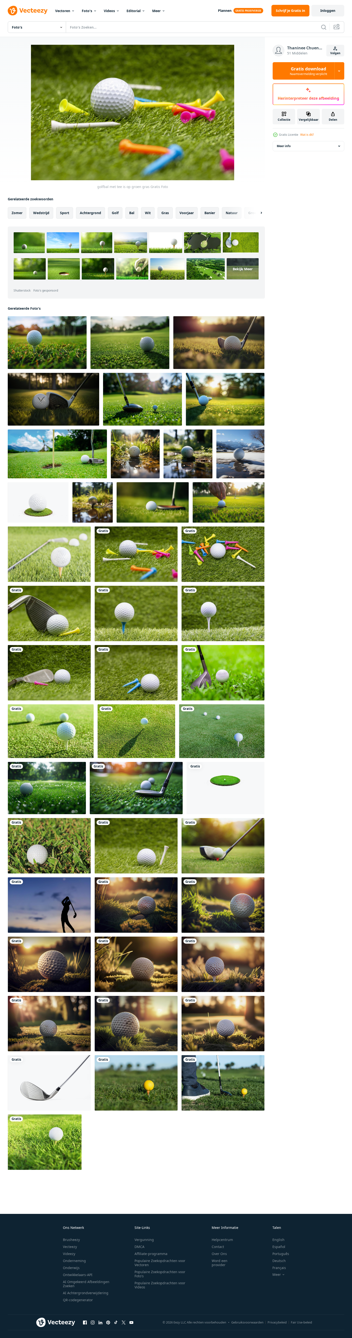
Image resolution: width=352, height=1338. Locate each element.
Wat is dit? (307, 135)
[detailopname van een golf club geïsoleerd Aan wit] (49, 1083)
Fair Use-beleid (301, 1322)
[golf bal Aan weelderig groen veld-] (136, 788)
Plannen (225, 10)
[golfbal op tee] (49, 554)
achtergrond (90, 212)
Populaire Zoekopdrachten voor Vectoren (160, 1262)
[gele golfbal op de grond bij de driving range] (136, 1083)
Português (280, 1253)
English (278, 1239)
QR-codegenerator (78, 1300)
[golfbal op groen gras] (38, 502)
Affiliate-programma (151, 1253)
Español (278, 1246)
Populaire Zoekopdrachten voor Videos (160, 1285)
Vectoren (62, 10)
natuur (232, 212)
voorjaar (187, 212)
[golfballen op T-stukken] (51, 731)
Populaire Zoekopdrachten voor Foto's (160, 1274)
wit (148, 212)
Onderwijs (71, 1267)
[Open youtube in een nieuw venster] (131, 1322)
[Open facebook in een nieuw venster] (85, 1322)
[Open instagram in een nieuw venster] (93, 1322)
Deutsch (279, 1260)
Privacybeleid (277, 1322)
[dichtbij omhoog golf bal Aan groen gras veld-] (57, 453)
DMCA (139, 1246)
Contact (218, 1246)
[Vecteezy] (27, 10)
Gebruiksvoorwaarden (247, 1322)
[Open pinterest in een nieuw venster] (108, 1322)
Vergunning (144, 1239)
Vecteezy (70, 1246)
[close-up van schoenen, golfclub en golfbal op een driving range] (222, 1083)
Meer (156, 10)
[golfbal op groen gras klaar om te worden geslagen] (222, 845)
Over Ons (219, 1253)
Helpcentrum (222, 1239)
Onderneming (74, 1260)
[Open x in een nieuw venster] (124, 1322)
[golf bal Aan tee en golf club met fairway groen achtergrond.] (142, 399)
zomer (17, 212)
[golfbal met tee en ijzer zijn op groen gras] (49, 672)
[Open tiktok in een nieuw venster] (116, 1322)
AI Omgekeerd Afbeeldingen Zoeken (86, 1283)
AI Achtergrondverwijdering (85, 1293)
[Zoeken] (324, 27)
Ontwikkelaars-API (77, 1274)
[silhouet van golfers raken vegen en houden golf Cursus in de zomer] (49, 905)
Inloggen (327, 10)
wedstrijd (41, 212)
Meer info (284, 146)
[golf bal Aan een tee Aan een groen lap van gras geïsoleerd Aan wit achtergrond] (225, 788)
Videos (109, 10)
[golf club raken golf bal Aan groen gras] (222, 672)
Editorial (134, 10)
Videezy (69, 1253)
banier (209, 212)
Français (279, 1267)
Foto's (87, 10)
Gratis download (308, 71)
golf (115, 212)
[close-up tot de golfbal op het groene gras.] (49, 845)
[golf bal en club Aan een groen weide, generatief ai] (153, 502)
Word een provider (219, 1262)
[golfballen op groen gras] (221, 731)
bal (131, 212)
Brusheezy (71, 1239)
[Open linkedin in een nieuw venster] (100, 1322)
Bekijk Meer (243, 269)
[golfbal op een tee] (136, 731)
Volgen (335, 53)
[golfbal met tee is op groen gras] (136, 554)
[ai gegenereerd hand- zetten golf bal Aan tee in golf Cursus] (228, 502)
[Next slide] (257, 213)
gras (165, 212)
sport (64, 212)
